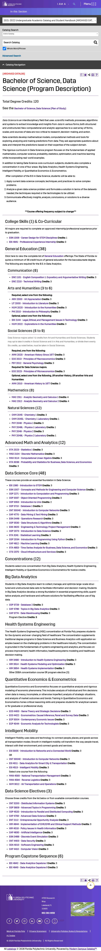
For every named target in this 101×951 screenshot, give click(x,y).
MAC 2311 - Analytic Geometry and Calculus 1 (35, 397)
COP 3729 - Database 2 (21, 605)
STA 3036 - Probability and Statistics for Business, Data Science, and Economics (50, 462)
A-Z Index (11, 936)
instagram (24, 920)
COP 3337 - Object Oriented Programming (30, 498)
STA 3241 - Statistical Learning (25, 535)
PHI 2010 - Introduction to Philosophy (31, 311)
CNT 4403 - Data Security (22, 841)
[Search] (95, 42)
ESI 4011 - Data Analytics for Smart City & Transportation (38, 763)
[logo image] (20, 896)
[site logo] (12, 4)
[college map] (82, 909)
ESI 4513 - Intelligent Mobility (24, 767)
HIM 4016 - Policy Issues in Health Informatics (32, 828)
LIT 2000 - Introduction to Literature (30, 303)
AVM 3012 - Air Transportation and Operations (32, 784)
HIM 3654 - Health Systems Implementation (31, 668)
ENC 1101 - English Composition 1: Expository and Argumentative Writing (49, 277)
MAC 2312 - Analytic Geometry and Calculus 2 (35, 401)
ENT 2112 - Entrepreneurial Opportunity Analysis (33, 820)
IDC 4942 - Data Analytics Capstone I (28, 863)
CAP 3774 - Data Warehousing (24, 613)
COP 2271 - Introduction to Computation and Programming (39, 494)
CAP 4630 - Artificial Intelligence (25, 832)
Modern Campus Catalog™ (83, 949)
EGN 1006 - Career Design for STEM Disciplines (33, 238)
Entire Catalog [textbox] (8, 34)
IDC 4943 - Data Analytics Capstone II (28, 867)
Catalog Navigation (15, 65)
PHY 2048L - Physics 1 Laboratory (29, 427)
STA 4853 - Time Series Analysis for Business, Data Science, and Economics (48, 547)
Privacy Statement (38, 931)
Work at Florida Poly (16, 931)
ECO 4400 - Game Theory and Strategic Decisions (34, 711)
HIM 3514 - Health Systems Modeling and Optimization (37, 664)
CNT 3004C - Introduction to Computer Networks (34, 510)
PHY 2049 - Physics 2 (23, 431)
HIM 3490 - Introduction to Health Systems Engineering (37, 660)
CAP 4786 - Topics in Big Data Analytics (29, 609)
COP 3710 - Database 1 (20, 506)
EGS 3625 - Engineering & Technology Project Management (39, 527)
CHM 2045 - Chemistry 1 (24, 415)
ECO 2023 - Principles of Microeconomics (33, 371)
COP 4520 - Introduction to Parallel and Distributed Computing (41, 812)
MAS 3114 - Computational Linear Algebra (30, 458)
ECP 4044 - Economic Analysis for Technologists (34, 724)
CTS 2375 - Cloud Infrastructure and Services (32, 552)
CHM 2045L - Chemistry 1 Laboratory (30, 419)
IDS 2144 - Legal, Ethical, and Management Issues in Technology (44, 320)
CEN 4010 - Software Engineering (26, 845)
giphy (47, 920)
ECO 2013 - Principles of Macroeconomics (33, 359)
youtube (39, 920)
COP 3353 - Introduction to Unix (25, 502)
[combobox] (49, 20)
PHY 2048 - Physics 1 (22, 423)
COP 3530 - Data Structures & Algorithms (30, 523)
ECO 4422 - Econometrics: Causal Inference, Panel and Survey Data (43, 715)
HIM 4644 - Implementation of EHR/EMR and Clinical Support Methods (45, 824)
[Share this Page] (89, 74)
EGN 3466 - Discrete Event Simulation (28, 836)
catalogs (11, 949)
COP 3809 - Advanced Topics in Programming (32, 807)
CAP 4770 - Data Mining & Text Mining (28, 514)
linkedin (32, 920)
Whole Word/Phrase (16, 49)
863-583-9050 (48, 913)
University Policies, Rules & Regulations (69, 931)
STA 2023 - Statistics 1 (20, 450)
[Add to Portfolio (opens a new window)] (85, 74)
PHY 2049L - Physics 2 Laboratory (29, 435)
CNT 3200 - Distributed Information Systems (32, 803)
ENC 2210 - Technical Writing (26, 281)
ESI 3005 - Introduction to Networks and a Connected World (40, 751)
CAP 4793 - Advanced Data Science (27, 816)
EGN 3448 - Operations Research (26, 518)
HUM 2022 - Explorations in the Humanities (34, 324)
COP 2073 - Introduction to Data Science (30, 531)
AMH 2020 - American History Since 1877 (33, 355)
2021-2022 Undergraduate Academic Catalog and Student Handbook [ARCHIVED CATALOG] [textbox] (50, 20)
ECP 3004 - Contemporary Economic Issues (31, 719)
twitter (17, 920)
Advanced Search (11, 56)
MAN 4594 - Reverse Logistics (24, 780)
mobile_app (54, 920)
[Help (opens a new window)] (96, 74)
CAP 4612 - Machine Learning (24, 543)
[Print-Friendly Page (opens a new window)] (93, 74)
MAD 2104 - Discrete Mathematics (26, 454)
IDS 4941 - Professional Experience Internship (32, 242)
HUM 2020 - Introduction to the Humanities (34, 307)
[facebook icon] (9, 921)
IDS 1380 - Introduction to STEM (25, 485)
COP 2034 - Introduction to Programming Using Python (37, 539)
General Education (54, 256)
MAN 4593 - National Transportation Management (34, 776)
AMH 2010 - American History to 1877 (31, 383)
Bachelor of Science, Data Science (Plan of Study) (40, 108)
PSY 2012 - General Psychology (28, 363)
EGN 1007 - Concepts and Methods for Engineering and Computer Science (47, 489)
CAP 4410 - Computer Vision (23, 849)
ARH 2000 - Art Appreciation (26, 299)
